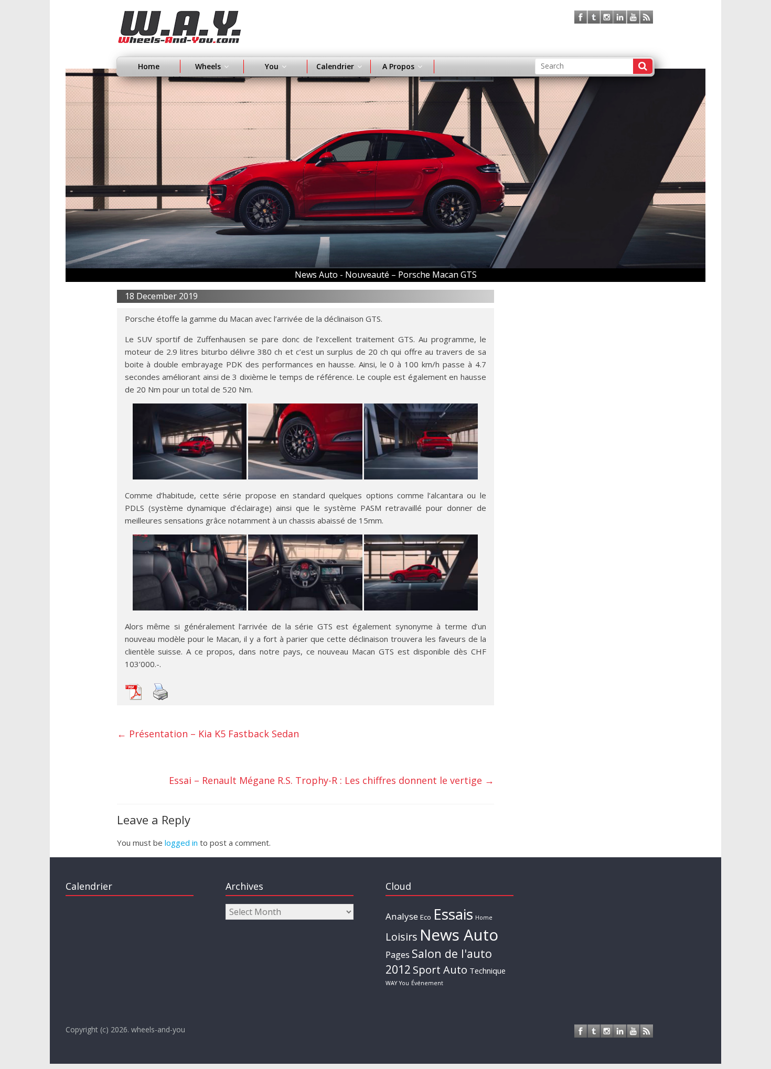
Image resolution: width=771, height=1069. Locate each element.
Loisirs (401, 937)
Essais (453, 914)
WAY (391, 983)
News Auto (459, 934)
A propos (398, 66)
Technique (487, 970)
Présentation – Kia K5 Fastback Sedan (208, 733)
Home (148, 66)
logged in (181, 842)
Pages (397, 955)
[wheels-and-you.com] (179, 17)
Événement (427, 983)
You (404, 983)
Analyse (401, 916)
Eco (425, 917)
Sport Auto (440, 970)
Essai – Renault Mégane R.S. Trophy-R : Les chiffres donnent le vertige (331, 780)
